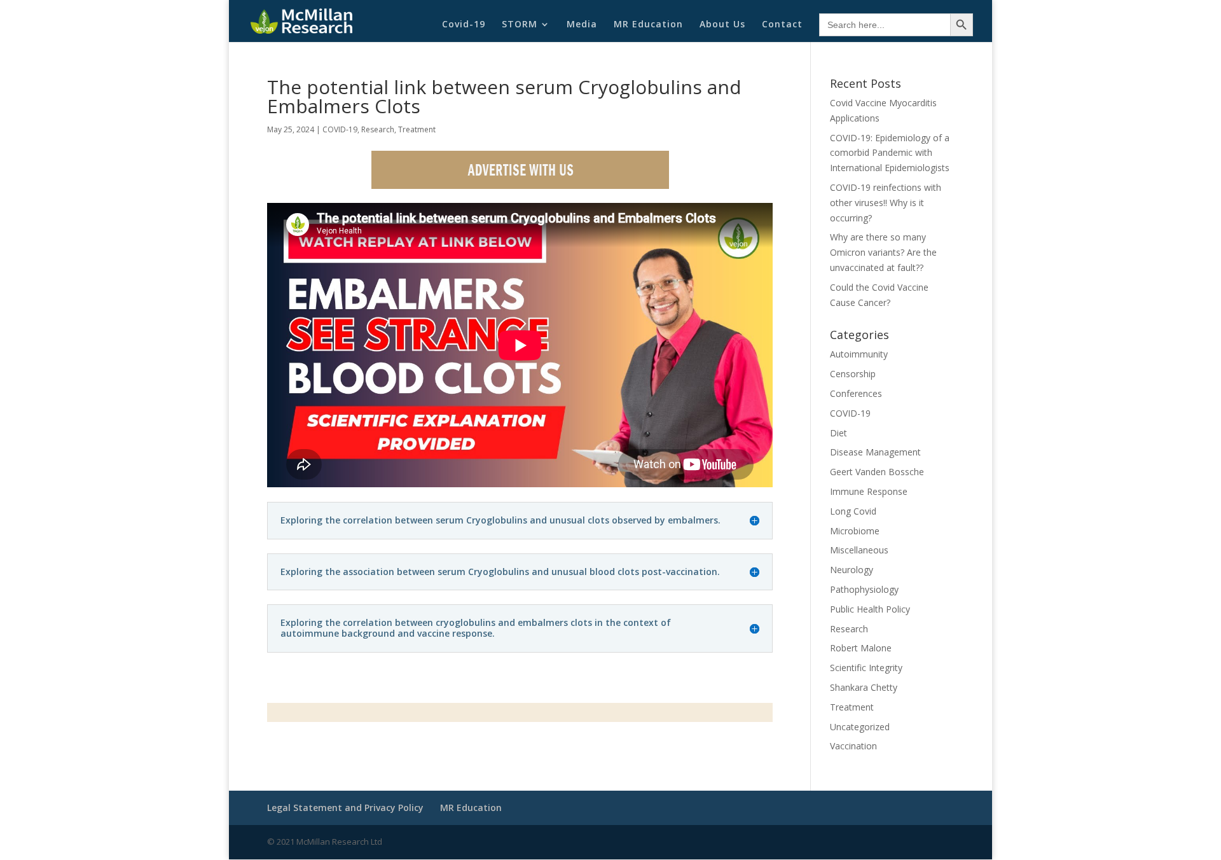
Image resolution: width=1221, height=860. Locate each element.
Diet (838, 433)
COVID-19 (339, 129)
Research (377, 129)
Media (582, 25)
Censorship (853, 374)
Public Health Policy (870, 609)
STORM (519, 25)
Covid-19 (463, 25)
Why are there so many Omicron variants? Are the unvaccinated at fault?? (883, 252)
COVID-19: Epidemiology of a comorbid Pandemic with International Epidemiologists (889, 153)
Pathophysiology (864, 589)
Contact (782, 25)
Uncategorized (860, 727)
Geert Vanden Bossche (877, 472)
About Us (722, 25)
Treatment (417, 129)
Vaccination (853, 746)
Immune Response (868, 491)
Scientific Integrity (866, 668)
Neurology (851, 570)
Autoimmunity (859, 354)
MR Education (648, 25)
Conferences (856, 393)
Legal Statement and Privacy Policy (345, 807)
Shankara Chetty (863, 687)
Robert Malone (861, 648)
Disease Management (875, 452)
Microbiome (855, 531)
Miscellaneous (859, 550)
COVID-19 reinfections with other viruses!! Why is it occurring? (885, 202)
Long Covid (853, 511)
